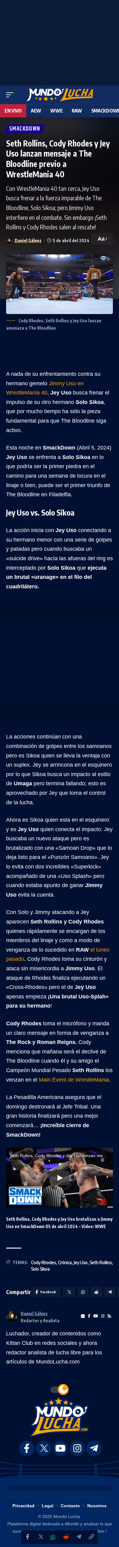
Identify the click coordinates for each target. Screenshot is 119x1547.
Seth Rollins (101, 1262)
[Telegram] (78, 1537)
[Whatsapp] (53, 1537)
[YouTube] (95, 1316)
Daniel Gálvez (28, 240)
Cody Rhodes (43, 1262)
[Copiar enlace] (91, 1537)
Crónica (65, 1262)
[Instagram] (102, 1316)
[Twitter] (40, 1537)
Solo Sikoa (40, 1268)
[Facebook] (27, 1537)
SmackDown (24, 129)
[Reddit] (66, 1537)
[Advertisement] (59, 41)
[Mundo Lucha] (59, 95)
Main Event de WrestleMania (73, 1080)
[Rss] (109, 1316)
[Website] (82, 1316)
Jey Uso (81, 1262)
